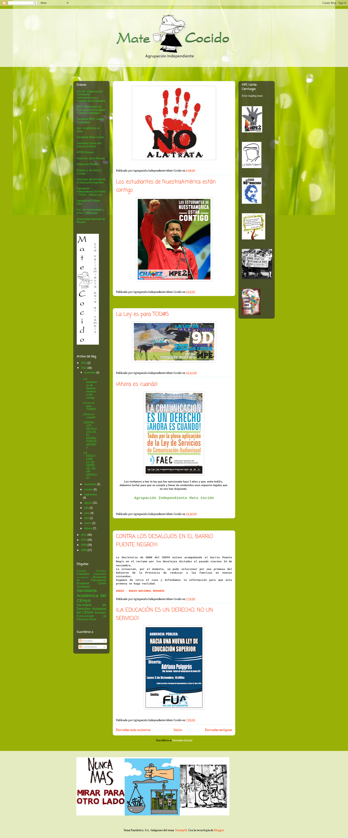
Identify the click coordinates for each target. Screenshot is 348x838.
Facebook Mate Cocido (90, 137)
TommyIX (181, 830)
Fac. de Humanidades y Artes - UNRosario (91, 211)
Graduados (83, 573)
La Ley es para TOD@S (142, 314)
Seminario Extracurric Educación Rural (89, 145)
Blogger (219, 830)
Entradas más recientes (133, 730)
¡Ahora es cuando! (137, 384)
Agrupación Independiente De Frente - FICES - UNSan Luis (91, 191)
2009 (84, 544)
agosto (88, 502)
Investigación (83, 577)
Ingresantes (99, 574)
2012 (84, 367)
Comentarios (89, 646)
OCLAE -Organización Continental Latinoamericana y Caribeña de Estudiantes (91, 96)
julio (87, 507)
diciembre (90, 372)
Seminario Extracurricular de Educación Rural (91, 616)
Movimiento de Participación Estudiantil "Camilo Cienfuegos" (91, 582)
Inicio (178, 730)
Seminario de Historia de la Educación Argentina (91, 181)
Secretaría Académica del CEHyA (91, 595)
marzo (88, 523)
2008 (84, 550)
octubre (89, 489)
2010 (84, 539)
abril (87, 518)
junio (87, 513)
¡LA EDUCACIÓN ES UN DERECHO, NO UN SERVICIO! (90, 465)
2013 (84, 362)
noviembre (90, 484)
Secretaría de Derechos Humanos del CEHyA (91, 608)
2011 (84, 534)
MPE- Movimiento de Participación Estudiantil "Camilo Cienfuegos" (91, 109)
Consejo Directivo (91, 571)
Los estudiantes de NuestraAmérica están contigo (90, 388)
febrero (88, 528)
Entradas (87, 640)
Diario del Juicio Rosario (91, 158)
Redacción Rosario (88, 164)
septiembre (90, 494)
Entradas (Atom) (182, 740)
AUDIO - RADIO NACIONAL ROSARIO (140, 591)
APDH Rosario (85, 152)
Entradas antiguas (218, 730)
